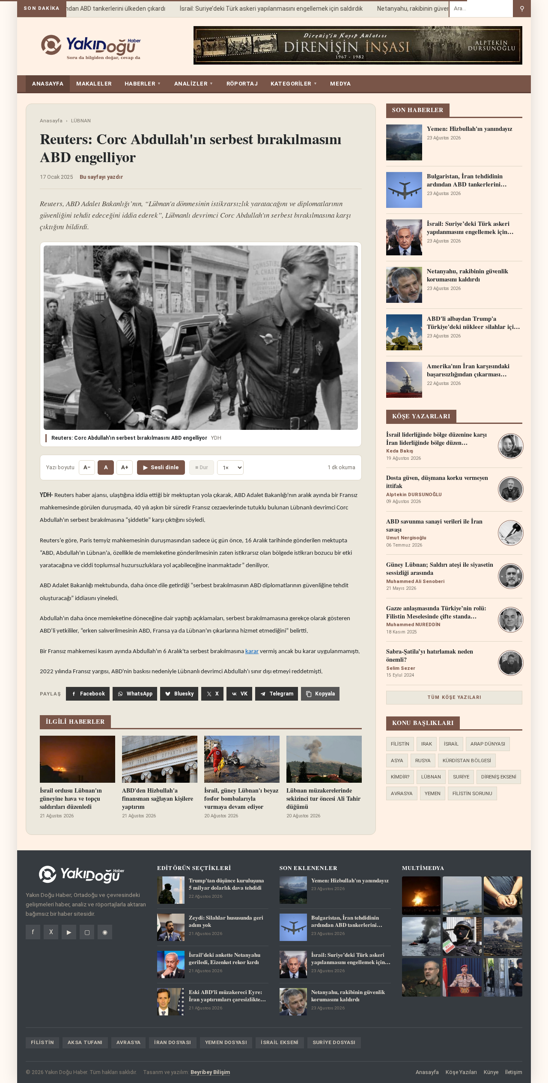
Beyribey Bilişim (210, 1072)
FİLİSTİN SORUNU (472, 793)
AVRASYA (402, 793)
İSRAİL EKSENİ (280, 1042)
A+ (124, 467)
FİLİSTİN (400, 744)
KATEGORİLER (294, 83)
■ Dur (201, 467)
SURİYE (461, 777)
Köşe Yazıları (461, 1072)
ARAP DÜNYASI (488, 744)
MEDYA (340, 83)
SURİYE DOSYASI (334, 1042)
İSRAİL (451, 744)
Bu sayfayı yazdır (101, 177)
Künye (491, 1072)
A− (86, 467)
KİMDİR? (400, 777)
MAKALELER (94, 83)
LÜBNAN (81, 121)
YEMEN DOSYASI (226, 1042)
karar (252, 651)
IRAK (426, 744)
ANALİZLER (194, 83)
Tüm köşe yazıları (454, 697)
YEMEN (433, 793)
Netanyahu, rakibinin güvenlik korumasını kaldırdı (433, 8)
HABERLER (143, 83)
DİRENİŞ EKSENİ (498, 777)
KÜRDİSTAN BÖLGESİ (467, 760)
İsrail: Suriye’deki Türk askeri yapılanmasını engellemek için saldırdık (262, 8)
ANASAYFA (47, 83)
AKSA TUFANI (85, 1042)
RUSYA (423, 760)
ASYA (397, 760)
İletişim (513, 1072)
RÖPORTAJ (242, 83)
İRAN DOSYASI (172, 1042)
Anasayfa (51, 121)
